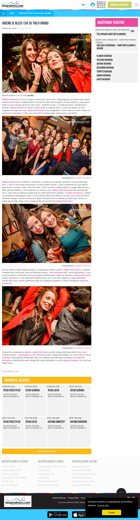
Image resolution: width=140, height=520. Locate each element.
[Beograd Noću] (17, 501)
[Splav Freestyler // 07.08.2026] (8, 417)
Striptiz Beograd (104, 71)
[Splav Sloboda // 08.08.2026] (31, 386)
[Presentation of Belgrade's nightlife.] (13, 4)
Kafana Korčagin (78, 421)
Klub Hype (43, 477)
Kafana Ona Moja (81, 477)
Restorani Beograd (105, 67)
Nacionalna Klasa (48, 485)
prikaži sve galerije (46, 451)
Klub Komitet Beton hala (52, 466)
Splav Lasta (53, 390)
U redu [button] (112, 512)
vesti (14, 28)
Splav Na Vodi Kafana (84, 474)
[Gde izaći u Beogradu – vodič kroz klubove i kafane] (116, 40)
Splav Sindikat (10, 485)
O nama (84, 498)
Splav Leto (8, 481)
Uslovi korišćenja (59, 498)
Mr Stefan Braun (48, 481)
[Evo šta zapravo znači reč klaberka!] (112, 29)
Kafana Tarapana (81, 470)
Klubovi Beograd (104, 55)
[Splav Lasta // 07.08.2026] (31, 417)
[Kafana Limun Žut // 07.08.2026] (53, 417)
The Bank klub (46, 474)
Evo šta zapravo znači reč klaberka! (115, 33)
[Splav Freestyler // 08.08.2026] (8, 386)
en (86, 5)
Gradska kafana (81, 466)
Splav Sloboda (33, 390)
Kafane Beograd (104, 63)
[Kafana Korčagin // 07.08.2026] (75, 417)
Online (7, 357)
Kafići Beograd (103, 79)
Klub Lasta (44, 470)
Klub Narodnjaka (82, 485)
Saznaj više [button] (103, 505)
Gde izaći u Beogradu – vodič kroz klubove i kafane (116, 47)
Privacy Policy (73, 498)
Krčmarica (6, 28)
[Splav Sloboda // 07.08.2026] (75, 386)
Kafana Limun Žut (56, 421)
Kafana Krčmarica (10, 99)
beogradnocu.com (27, 355)
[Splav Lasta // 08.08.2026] (53, 386)
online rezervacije (119, 4)
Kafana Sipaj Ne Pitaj (83, 481)
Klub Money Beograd (14, 477)
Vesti (11, 13)
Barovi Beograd (104, 75)
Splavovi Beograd (105, 59)
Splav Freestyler (11, 390)
